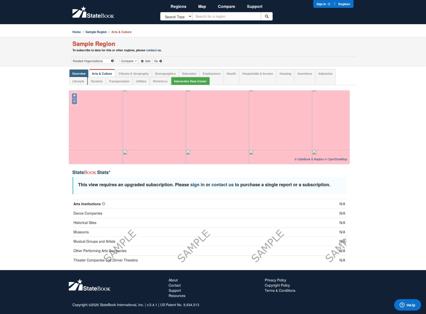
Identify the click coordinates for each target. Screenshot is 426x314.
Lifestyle (78, 81)
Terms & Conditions (280, 290)
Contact (175, 285)
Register (344, 4)
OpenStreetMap (337, 159)
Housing (285, 73)
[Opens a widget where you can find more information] (407, 305)
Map (202, 6)
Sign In (322, 4)
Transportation (119, 81)
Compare (226, 6)
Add (147, 61)
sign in (197, 184)
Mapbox (319, 159)
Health (231, 73)
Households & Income (257, 73)
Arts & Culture (102, 73)
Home (76, 32)
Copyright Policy (277, 285)
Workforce (160, 81)
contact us (153, 50)
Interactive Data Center (190, 81)
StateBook (304, 159)
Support (254, 6)
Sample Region (96, 32)
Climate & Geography (134, 73)
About (173, 279)
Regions (178, 6)
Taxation (97, 81)
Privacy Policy (275, 279)
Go (156, 61)
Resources (177, 295)
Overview (79, 73)
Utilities (141, 81)
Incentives (305, 73)
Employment (211, 73)
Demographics (165, 73)
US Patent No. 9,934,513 (179, 304)
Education (189, 73)
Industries (326, 73)
